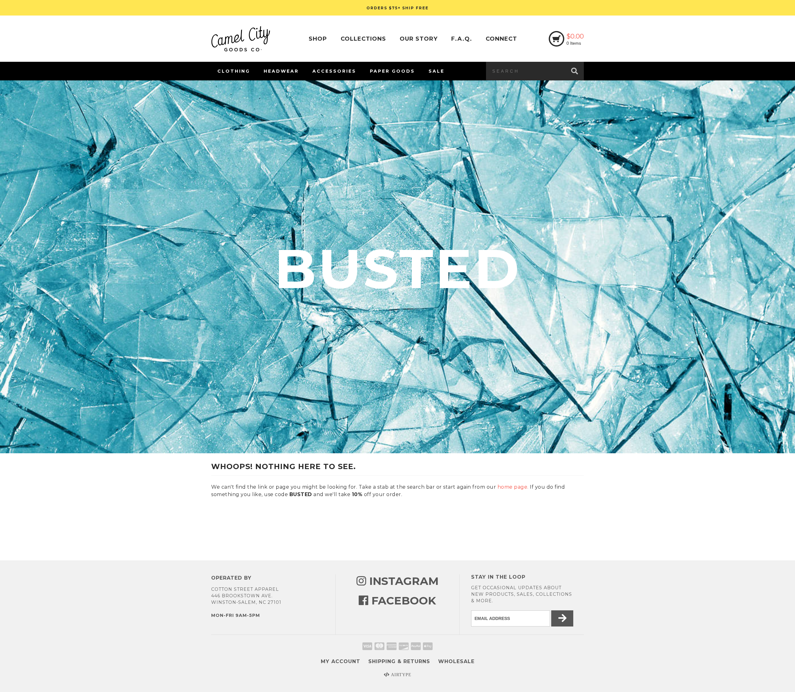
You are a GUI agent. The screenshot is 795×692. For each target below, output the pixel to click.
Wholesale (456, 661)
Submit (748, 674)
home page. (513, 487)
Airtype (400, 674)
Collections (363, 38)
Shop (318, 38)
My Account (340, 661)
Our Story (419, 38)
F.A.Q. (461, 38)
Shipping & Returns (399, 661)
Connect (501, 38)
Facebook (402, 600)
